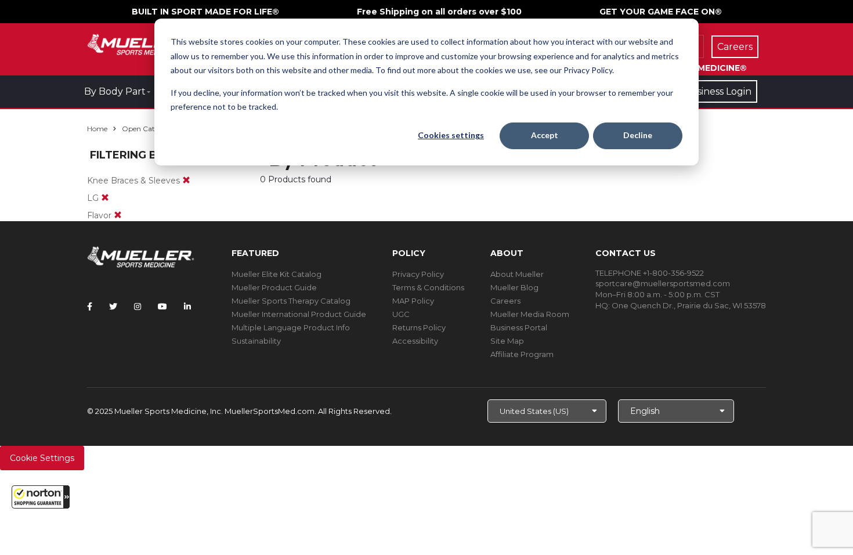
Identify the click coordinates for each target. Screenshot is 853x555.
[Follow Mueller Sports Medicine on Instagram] (137, 306)
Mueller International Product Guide (299, 314)
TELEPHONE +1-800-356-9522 (649, 273)
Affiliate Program (522, 354)
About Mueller (517, 274)
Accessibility (415, 340)
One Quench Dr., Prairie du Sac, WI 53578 (689, 305)
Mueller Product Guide (274, 287)
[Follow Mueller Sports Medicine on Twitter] (113, 306)
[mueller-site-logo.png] (140, 43)
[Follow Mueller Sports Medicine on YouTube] (162, 306)
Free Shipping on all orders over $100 (439, 11)
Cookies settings (451, 135)
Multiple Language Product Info (291, 327)
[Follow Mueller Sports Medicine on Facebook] (89, 306)
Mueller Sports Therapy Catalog (291, 300)
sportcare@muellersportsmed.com (662, 283)
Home (97, 128)
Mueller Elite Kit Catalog (276, 274)
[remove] (186, 180)
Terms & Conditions (428, 287)
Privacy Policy (418, 274)
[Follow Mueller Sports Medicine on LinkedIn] (187, 306)
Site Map (507, 340)
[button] (41, 497)
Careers (505, 300)
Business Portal (518, 327)
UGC (401, 314)
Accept (544, 135)
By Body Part (115, 91)
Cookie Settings (42, 458)
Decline (637, 135)
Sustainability (256, 340)
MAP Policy (413, 300)
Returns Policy (419, 327)
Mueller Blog (514, 287)
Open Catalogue (150, 128)
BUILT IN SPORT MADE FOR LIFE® (205, 11)
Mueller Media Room (529, 314)
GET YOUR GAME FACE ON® (660, 11)
